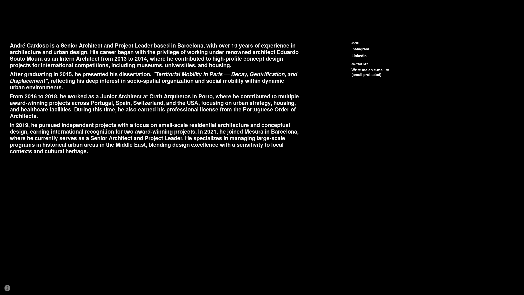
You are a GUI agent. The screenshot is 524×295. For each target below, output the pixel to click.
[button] (7, 288)
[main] (155, 98)
